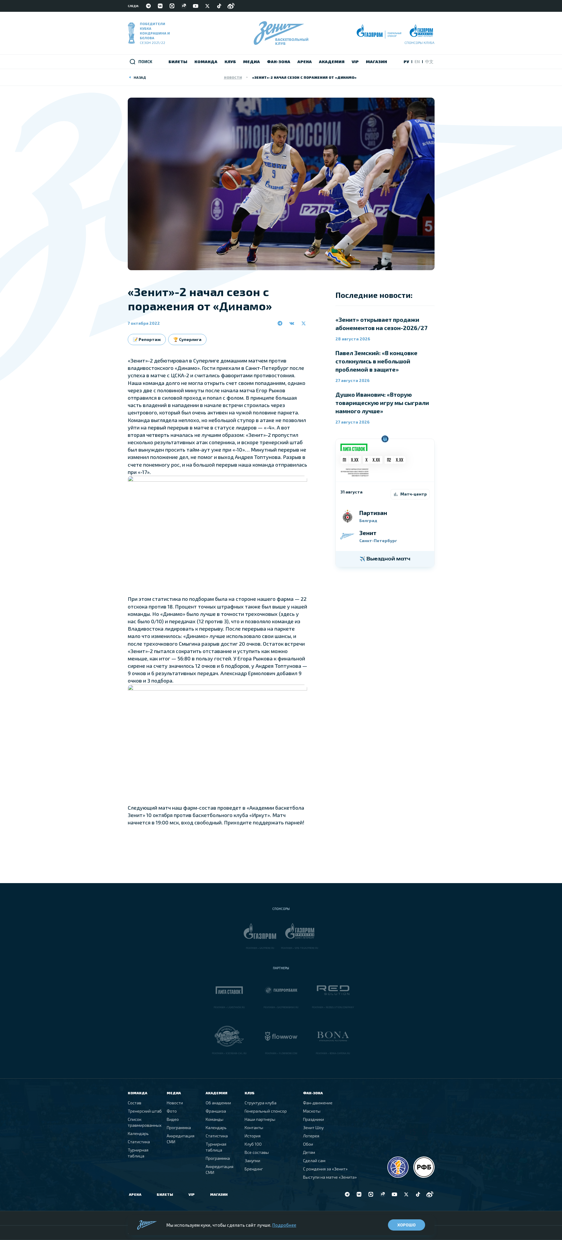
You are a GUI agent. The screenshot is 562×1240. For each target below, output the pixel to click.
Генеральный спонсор (266, 1110)
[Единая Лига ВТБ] (398, 1167)
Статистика (139, 1141)
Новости (233, 77)
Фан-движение (317, 1102)
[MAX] (172, 6)
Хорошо (406, 1224)
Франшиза (216, 1110)
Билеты (165, 1194)
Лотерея (311, 1135)
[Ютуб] (195, 6)
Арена (135, 1194)
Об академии (218, 1102)
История (252, 1135)
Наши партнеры (260, 1119)
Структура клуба (260, 1102)
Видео (173, 1119)
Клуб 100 (253, 1143)
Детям (309, 1152)
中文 (429, 61)
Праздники (313, 1119)
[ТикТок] (219, 6)
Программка (179, 1127)
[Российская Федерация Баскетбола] (424, 1167)
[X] (207, 6)
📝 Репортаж (147, 339)
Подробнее (284, 1225)
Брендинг (254, 1168)
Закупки (252, 1160)
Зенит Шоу (313, 1127)
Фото (172, 1110)
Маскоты (311, 1110)
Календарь (138, 1133)
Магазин (219, 1194)
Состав (134, 1102)
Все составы (257, 1152)
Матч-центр (413, 493)
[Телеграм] (148, 6)
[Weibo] (231, 6)
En (417, 61)
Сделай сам (314, 1160)
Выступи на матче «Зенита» (330, 1177)
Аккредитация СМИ (180, 1138)
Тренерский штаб (145, 1110)
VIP (192, 1194)
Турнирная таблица (138, 1152)
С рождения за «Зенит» (325, 1168)
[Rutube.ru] (184, 6)
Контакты (254, 1127)
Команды (214, 1119)
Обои (308, 1143)
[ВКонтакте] (160, 6)
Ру (406, 61)
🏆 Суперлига (187, 339)
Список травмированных (144, 1122)
